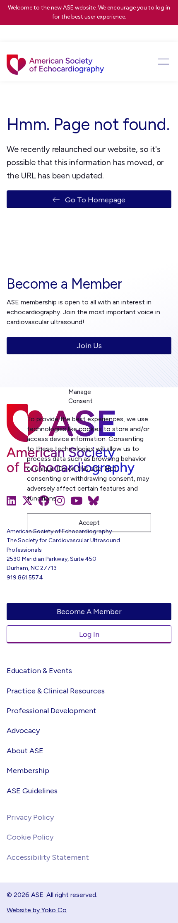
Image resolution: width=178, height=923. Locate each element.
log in (163, 7)
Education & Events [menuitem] (39, 670)
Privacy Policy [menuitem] (30, 817)
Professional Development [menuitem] (51, 710)
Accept (89, 523)
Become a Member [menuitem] (89, 611)
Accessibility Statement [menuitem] (48, 857)
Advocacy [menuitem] (23, 730)
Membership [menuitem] (28, 770)
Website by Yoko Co (37, 910)
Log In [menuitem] (89, 634)
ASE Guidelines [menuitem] (32, 790)
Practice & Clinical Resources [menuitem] (56, 690)
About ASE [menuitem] (25, 750)
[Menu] (154, 61)
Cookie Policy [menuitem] (30, 837)
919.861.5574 (25, 577)
